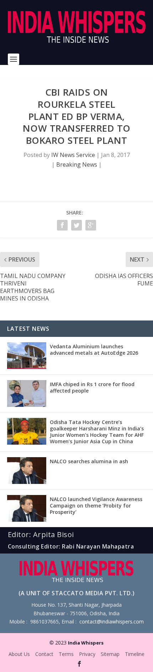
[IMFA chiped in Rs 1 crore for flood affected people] (26, 393)
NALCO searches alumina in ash (89, 461)
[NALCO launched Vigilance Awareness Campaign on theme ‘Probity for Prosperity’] (26, 508)
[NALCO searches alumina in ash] (26, 470)
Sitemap (110, 654)
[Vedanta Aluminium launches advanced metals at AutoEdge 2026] (26, 355)
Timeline (134, 654)
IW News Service (73, 155)
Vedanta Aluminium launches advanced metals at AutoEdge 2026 (94, 349)
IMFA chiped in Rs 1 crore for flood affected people (92, 387)
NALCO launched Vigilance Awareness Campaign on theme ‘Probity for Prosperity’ (96, 505)
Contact (44, 654)
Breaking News (76, 164)
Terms (66, 654)
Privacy (87, 654)
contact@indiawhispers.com (111, 621)
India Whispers (86, 643)
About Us (19, 654)
